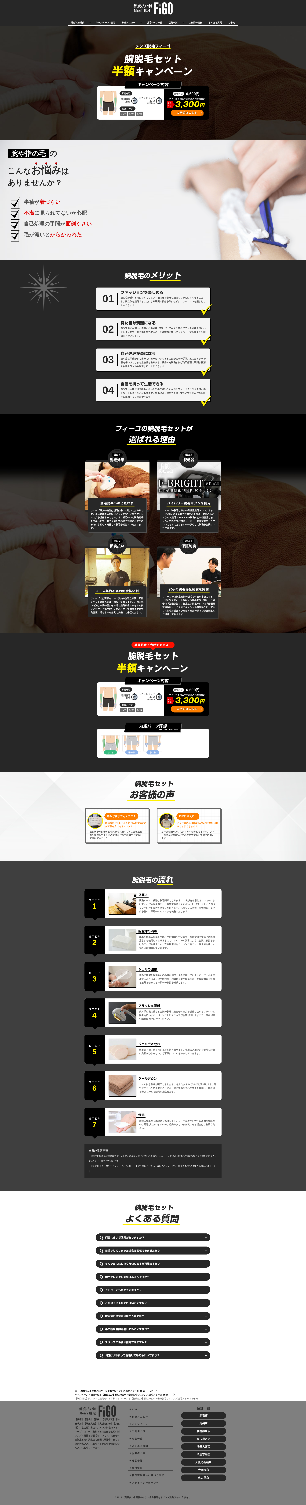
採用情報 (137, 1468)
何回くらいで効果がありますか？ (124, 1237)
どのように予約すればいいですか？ (126, 1303)
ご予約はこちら (187, 112)
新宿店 (204, 1415)
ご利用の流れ (195, 22)
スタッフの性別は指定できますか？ (126, 1342)
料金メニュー (128, 22)
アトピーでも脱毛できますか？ (123, 1290)
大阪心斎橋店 (203, 1462)
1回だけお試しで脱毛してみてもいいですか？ (132, 1355)
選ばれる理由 (77, 22)
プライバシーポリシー (145, 1482)
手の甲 (131, 752)
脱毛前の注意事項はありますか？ (124, 1316)
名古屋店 (203, 1477)
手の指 (153, 752)
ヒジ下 (110, 752)
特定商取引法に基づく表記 (148, 1475)
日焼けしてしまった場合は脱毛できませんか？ (132, 1250)
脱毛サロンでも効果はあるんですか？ (127, 1277)
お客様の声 (139, 1453)
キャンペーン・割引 (106, 22)
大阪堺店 (203, 1469)
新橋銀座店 (203, 1431)
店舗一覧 (173, 22)
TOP (116, 1391)
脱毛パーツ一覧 (154, 22)
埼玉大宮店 (203, 1446)
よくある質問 (215, 22)
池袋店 (204, 1423)
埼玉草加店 (203, 1454)
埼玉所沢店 (203, 1439)
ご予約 (231, 22)
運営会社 (137, 1460)
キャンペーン (140, 1424)
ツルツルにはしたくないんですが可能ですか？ (132, 1263)
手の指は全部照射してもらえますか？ (127, 1329)
